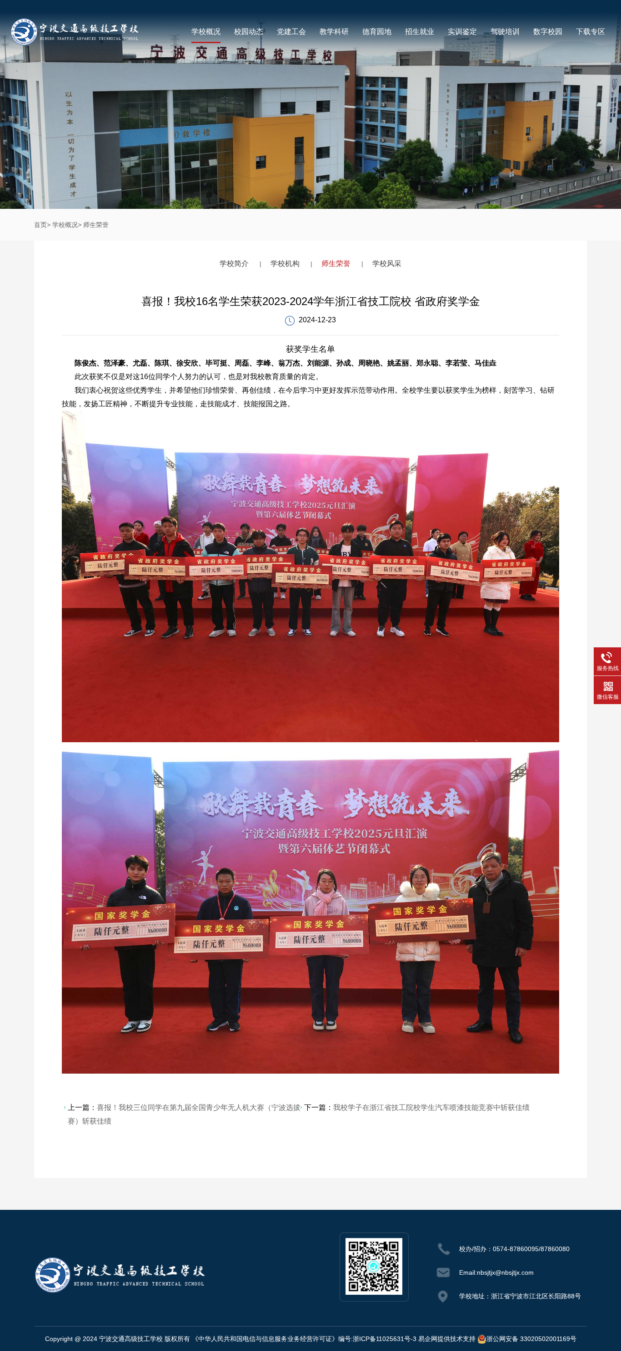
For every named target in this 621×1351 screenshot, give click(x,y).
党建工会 (291, 31)
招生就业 (419, 31)
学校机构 (285, 263)
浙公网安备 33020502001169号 (531, 1338)
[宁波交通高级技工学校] (74, 30)
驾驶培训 (505, 31)
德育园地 (376, 31)
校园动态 (248, 31)
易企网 (427, 1338)
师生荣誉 (96, 224)
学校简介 (234, 263)
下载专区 (590, 31)
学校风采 (386, 263)
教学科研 (334, 31)
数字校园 (547, 31)
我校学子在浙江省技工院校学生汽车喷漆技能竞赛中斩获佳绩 (431, 1107)
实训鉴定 (462, 31)
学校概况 (205, 31)
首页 (40, 224)
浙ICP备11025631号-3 (384, 1338)
